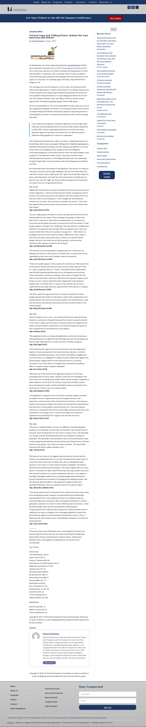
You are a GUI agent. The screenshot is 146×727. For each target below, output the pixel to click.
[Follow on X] (133, 7)
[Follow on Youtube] (137, 7)
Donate (68, 2)
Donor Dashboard (17, 708)
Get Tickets (115, 18)
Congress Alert (36, 31)
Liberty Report (51, 706)
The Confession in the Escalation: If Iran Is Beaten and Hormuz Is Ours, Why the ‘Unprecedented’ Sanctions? (106, 58)
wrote (69, 68)
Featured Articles (103, 152)
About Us (46, 2)
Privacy (10, 722)
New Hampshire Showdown (106, 130)
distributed (82, 144)
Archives (80, 2)
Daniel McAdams (38, 41)
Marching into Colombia (105, 136)
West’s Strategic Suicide (52, 101)
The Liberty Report (103, 163)
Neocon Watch (102, 156)
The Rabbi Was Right (104, 114)
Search (113, 29)
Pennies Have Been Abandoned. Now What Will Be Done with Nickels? (106, 89)
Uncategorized (102, 166)
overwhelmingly (73, 65)
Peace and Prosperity (54, 693)
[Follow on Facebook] (129, 7)
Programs (58, 2)
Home (36, 2)
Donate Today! (106, 175)
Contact (93, 2)
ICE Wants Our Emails (104, 80)
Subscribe (104, 2)
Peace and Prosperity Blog (106, 159)
